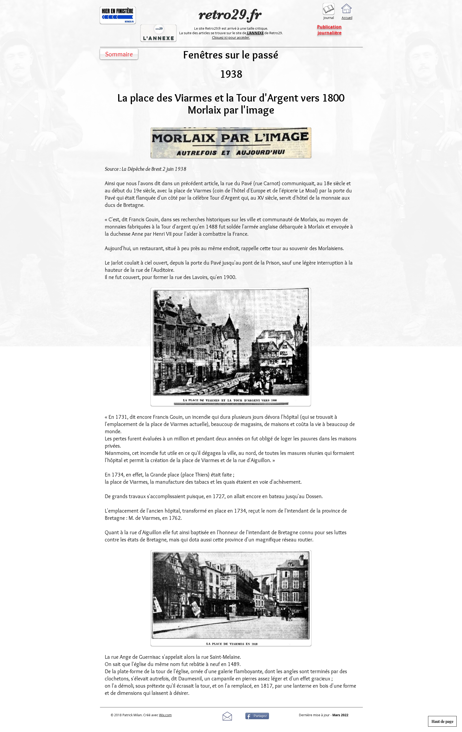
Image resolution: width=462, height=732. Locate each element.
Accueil (347, 18)
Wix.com (165, 715)
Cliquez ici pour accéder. (231, 37)
